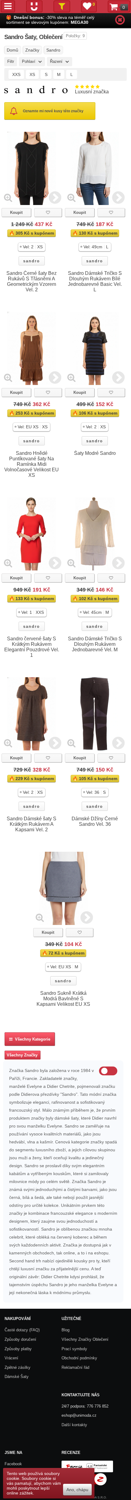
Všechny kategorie (31, 1039)
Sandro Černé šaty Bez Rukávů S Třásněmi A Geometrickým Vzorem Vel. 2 (31, 281)
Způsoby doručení (20, 1339)
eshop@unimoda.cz (79, 1415)
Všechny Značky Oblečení (85, 1339)
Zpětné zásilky (17, 1367)
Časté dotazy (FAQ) (22, 1330)
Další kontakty (74, 1425)
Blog (65, 1330)
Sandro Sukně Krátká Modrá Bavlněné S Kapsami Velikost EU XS (63, 999)
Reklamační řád (75, 1367)
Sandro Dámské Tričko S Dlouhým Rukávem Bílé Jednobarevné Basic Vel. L (95, 281)
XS (32, 74)
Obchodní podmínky (79, 1358)
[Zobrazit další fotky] (55, 197)
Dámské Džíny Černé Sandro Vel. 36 (95, 821)
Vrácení (11, 1358)
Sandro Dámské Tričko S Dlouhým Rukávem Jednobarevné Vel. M (95, 644)
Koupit (16, 212)
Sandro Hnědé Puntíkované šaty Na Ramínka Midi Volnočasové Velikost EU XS (31, 464)
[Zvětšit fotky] (8, 197)
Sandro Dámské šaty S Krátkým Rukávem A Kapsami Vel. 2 (31, 824)
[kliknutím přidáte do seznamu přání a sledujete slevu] (48, 212)
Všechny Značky (22, 1055)
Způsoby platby (18, 1349)
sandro (31, 261)
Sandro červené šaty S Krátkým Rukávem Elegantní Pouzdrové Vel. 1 (31, 647)
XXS (16, 74)
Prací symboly (74, 1349)
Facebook (13, 1464)
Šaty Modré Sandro (95, 453)
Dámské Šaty (17, 1376)
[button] (31, 247)
